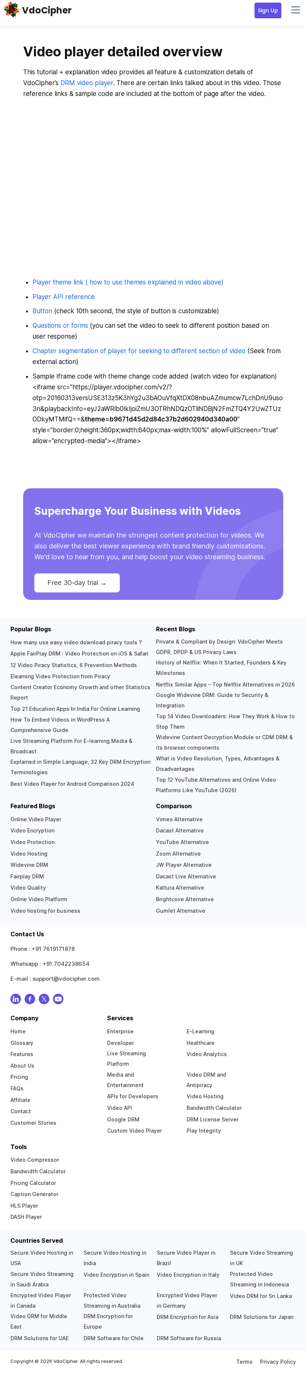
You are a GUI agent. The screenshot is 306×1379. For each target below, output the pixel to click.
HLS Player (24, 1205)
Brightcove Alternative (185, 899)
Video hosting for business (45, 911)
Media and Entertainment (125, 1079)
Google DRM (123, 1119)
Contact (20, 1111)
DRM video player (86, 83)
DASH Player (26, 1217)
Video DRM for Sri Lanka (261, 1296)
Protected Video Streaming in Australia (112, 1300)
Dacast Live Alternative (186, 876)
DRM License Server (212, 1119)
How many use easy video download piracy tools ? (76, 642)
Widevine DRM (29, 865)
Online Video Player (35, 819)
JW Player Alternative (184, 865)
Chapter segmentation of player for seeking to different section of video (139, 351)
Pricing (19, 1077)
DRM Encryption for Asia (187, 1317)
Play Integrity (204, 1130)
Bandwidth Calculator (214, 1108)
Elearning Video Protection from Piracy (60, 676)
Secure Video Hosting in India (115, 1257)
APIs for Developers (132, 1096)
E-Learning (200, 1031)
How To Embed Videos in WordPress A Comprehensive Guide (60, 724)
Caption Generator (34, 1194)
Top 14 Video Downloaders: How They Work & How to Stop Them (225, 721)
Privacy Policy (278, 1361)
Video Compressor (34, 1160)
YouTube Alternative (182, 842)
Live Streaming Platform (126, 1058)
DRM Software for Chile (114, 1338)
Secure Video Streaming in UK (261, 1257)
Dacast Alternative (180, 830)
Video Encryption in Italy (188, 1274)
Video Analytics (207, 1054)
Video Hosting (28, 853)
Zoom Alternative (178, 853)
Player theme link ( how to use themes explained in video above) (128, 282)
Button (42, 311)
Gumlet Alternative (180, 911)
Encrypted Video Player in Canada (40, 1300)
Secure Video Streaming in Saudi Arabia (42, 1279)
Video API (119, 1108)
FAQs (17, 1088)
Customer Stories (33, 1123)
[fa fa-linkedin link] (15, 1001)
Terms (244, 1361)
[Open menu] (295, 10)
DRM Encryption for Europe (108, 1321)
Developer (120, 1043)
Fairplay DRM (27, 876)
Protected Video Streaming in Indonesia (259, 1279)
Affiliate (20, 1100)
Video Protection (32, 842)
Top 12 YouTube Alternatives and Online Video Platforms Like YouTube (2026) (216, 784)
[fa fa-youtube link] (58, 1001)
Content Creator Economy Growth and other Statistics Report (80, 692)
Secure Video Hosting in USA (41, 1257)
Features (21, 1054)
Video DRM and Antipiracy (206, 1079)
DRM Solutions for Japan (261, 1317)
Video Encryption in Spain (116, 1274)
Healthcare (201, 1043)
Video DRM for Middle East (38, 1321)
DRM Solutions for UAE (39, 1338)
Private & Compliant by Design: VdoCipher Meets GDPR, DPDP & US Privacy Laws (219, 646)
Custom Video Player (134, 1130)
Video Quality (28, 887)
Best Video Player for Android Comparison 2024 (72, 784)
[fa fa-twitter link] (44, 1001)
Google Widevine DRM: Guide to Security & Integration (212, 700)
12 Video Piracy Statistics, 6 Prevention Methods (73, 665)
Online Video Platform (38, 899)
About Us (22, 1065)
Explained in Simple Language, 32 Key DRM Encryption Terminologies (80, 767)
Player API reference (63, 297)
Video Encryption (32, 830)
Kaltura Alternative (180, 887)
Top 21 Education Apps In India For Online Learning (75, 709)
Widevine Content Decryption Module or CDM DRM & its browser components (224, 742)
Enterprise (120, 1031)
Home (18, 1031)
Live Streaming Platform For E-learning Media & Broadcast (71, 746)
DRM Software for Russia (189, 1338)
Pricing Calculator (33, 1183)
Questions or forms (60, 325)
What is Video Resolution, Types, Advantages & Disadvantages (218, 763)
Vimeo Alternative (179, 819)
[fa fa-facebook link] (30, 1001)
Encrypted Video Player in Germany (187, 1300)
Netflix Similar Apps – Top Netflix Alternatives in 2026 (225, 684)
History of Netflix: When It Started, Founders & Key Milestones (221, 667)
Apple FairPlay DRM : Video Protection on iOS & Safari (79, 653)
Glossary (21, 1043)
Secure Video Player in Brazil (186, 1257)
